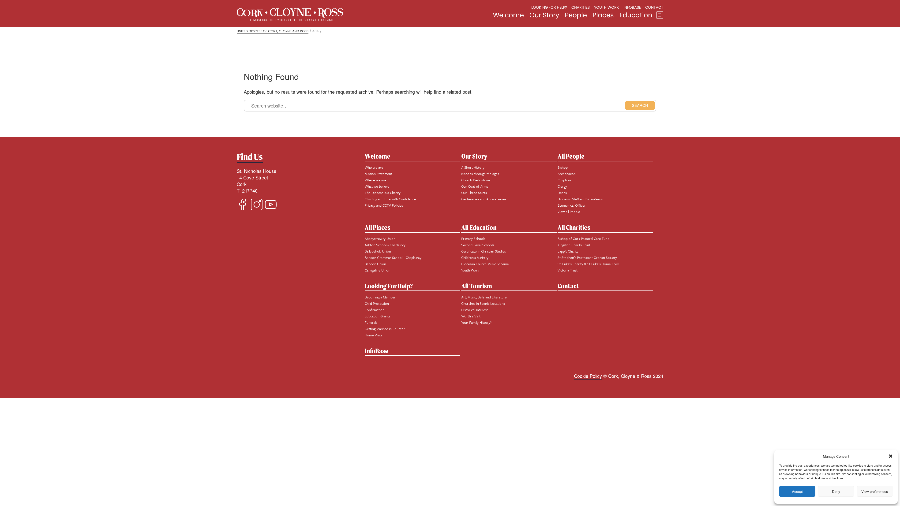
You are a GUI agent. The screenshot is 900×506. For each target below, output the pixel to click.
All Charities (574, 227)
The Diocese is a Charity (383, 192)
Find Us (250, 156)
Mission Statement (378, 173)
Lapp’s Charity (568, 251)
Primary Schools (473, 238)
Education (635, 15)
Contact (654, 7)
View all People (569, 211)
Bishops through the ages (480, 173)
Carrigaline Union (377, 270)
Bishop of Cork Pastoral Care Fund (583, 238)
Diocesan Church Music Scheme (485, 263)
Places (603, 15)
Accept (797, 491)
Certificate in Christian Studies (483, 251)
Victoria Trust (568, 270)
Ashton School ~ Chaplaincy (385, 244)
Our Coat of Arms (474, 186)
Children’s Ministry (474, 257)
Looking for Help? (549, 7)
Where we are (375, 179)
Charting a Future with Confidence (390, 198)
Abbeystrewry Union (380, 238)
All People (571, 156)
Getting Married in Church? (385, 328)
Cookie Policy (588, 375)
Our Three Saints (474, 192)
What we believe (377, 186)
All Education (479, 227)
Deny (836, 491)
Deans (562, 192)
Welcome (508, 15)
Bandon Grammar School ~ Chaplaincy (393, 257)
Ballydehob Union (378, 251)
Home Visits (373, 335)
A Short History (472, 167)
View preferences (874, 491)
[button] (890, 456)
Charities (580, 7)
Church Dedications (475, 179)
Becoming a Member (380, 297)
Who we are (374, 167)
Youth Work (606, 7)
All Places (377, 227)
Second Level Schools (477, 244)
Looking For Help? (389, 286)
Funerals (371, 322)
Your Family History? (476, 322)
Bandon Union (375, 263)
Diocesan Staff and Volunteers (580, 198)
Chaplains (564, 179)
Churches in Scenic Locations (483, 303)
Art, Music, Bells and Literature (484, 297)
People (576, 15)
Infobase (632, 7)
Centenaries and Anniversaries (483, 198)
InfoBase (376, 351)
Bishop (563, 167)
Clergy (562, 186)
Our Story (544, 15)
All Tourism (476, 286)
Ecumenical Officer (572, 205)
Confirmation (374, 309)
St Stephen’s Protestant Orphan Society (587, 257)
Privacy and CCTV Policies (384, 205)
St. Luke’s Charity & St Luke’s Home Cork (588, 263)
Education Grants (377, 316)
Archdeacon (567, 173)
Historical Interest (474, 309)
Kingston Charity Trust (574, 244)
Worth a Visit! (471, 316)
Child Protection (377, 303)
